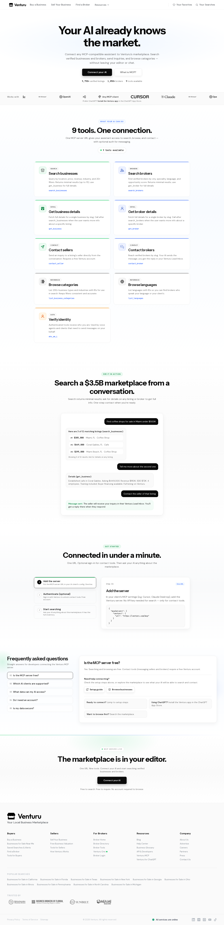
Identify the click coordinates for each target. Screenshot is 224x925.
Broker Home (99, 839)
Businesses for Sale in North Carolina (91, 884)
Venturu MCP (143, 855)
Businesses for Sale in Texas (84, 879)
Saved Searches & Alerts (19, 847)
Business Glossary (145, 847)
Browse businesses (122, 689)
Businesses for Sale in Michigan (126, 884)
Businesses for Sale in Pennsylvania (54, 884)
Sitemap (44, 919)
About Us (184, 839)
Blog (139, 839)
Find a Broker (83, 4)
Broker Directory (101, 843)
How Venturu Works (59, 851)
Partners (184, 851)
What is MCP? (128, 72)
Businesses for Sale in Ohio (177, 879)
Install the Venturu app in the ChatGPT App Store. (179, 704)
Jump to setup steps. (108, 702)
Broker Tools (99, 847)
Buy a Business (38, 4)
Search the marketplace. (110, 714)
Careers (184, 847)
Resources (100, 4)
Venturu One (99, 851)
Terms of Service (30, 919)
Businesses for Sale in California (22, 879)
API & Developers (145, 851)
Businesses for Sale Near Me (20, 843)
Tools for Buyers (14, 855)
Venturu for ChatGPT (146, 859)
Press (182, 855)
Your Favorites (184, 4)
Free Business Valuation (61, 843)
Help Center (142, 843)
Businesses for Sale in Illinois (20, 884)
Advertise (184, 843)
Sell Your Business (61, 4)
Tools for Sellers (57, 847)
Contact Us (185, 859)
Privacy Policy (13, 919)
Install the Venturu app (108, 101)
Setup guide (96, 689)
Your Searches (207, 4)
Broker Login (99, 855)
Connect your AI (97, 72)
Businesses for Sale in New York (115, 879)
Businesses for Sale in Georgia (147, 879)
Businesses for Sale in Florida (54, 879)
